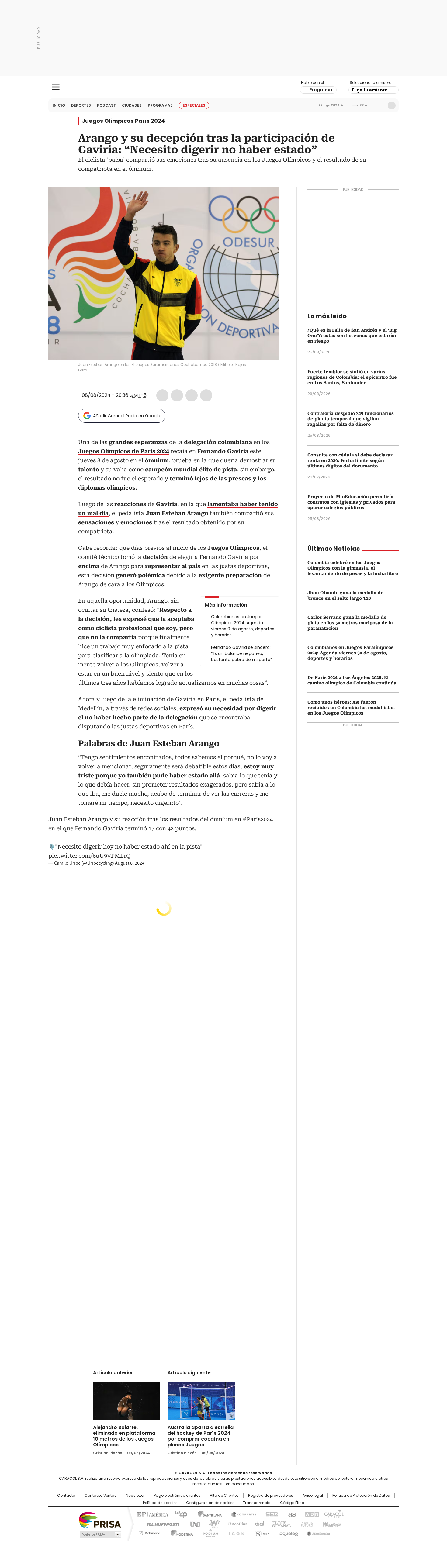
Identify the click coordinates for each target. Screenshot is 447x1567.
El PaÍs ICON (235, 1532)
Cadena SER (270, 1514)
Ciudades (132, 105)
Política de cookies (160, 1502)
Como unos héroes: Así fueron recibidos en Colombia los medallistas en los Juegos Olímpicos (351, 707)
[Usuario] (392, 105)
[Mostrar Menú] (55, 86)
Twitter (177, 395)
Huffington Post (161, 1523)
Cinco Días (235, 1523)
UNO (193, 1523)
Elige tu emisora (370, 90)
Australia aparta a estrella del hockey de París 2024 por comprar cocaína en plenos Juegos (201, 1436)
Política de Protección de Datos (361, 1495)
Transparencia (257, 1502)
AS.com (290, 1514)
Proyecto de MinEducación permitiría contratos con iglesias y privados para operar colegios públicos (351, 502)
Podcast (106, 105)
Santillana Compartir (241, 1514)
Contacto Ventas (100, 1495)
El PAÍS (151, 1514)
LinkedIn (191, 395)
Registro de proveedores (270, 1495)
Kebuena (331, 1523)
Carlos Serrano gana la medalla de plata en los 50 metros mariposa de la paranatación (350, 623)
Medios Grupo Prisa (100, 1534)
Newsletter (379, 105)
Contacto (66, 1495)
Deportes (81, 105)
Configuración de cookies (210, 1502)
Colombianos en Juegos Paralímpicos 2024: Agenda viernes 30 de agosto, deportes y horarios (350, 653)
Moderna (180, 1532)
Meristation (318, 1532)
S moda (261, 1532)
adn (311, 1514)
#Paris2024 (258, 819)
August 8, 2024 (129, 863)
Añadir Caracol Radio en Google (126, 416)
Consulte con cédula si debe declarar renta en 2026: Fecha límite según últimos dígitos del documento (350, 460)
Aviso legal (313, 1495)
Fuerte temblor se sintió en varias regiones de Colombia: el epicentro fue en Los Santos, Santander (352, 377)
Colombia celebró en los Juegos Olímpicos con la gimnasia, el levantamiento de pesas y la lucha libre (352, 568)
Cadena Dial (257, 1523)
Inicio (59, 105)
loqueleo (288, 1532)
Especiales (194, 105)
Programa (320, 90)
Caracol (333, 1514)
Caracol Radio (224, 87)
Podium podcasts (208, 1532)
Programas (160, 105)
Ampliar (267, 199)
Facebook (162, 395)
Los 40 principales (178, 1514)
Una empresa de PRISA (100, 1519)
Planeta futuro (305, 1523)
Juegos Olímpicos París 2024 (123, 121)
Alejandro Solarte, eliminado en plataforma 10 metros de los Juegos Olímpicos (124, 1436)
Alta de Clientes (224, 1495)
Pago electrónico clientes (177, 1495)
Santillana (207, 1514)
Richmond (149, 1532)
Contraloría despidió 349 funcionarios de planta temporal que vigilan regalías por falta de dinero (350, 419)
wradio (212, 1523)
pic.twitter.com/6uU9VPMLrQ (89, 855)
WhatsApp (206, 395)
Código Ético (292, 1502)
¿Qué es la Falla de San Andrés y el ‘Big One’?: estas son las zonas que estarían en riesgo (352, 335)
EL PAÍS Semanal (279, 1523)
